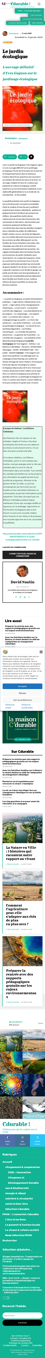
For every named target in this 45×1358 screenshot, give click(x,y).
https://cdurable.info (22, 587)
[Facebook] (16, 596)
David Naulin (14, 34)
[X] (29, 596)
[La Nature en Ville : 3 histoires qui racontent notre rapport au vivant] (22, 828)
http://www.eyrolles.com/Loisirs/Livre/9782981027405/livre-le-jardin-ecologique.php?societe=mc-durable (22, 536)
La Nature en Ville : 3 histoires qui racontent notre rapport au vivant (21, 853)
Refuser (22, 693)
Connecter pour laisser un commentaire (22, 555)
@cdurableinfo (15, 1022)
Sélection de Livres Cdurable (18, 125)
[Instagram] (20, 596)
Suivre (40, 1023)
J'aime (7, 1135)
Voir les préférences (22, 700)
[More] (31, 156)
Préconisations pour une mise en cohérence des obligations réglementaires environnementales (20, 1270)
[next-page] (8, 1298)
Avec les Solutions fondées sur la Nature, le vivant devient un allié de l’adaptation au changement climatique (22, 640)
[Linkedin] (25, 596)
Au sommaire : (16, 143)
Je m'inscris (22, 1323)
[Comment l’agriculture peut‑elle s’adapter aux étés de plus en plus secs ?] (22, 886)
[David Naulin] (5, 33)
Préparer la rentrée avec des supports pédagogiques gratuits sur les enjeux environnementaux (22, 628)
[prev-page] (4, 1298)
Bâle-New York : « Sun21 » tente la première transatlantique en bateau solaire (21, 1280)
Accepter (22, 686)
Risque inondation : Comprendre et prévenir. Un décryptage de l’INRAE (22, 1259)
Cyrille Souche (12, 864)
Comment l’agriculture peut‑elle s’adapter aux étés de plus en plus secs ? (21, 914)
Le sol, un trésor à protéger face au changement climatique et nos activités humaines (21, 792)
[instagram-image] (11, 1040)
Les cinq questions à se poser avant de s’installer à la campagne (21, 802)
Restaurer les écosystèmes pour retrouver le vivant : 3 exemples (18, 782)
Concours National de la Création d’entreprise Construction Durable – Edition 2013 (22, 1290)
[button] (41, 652)
